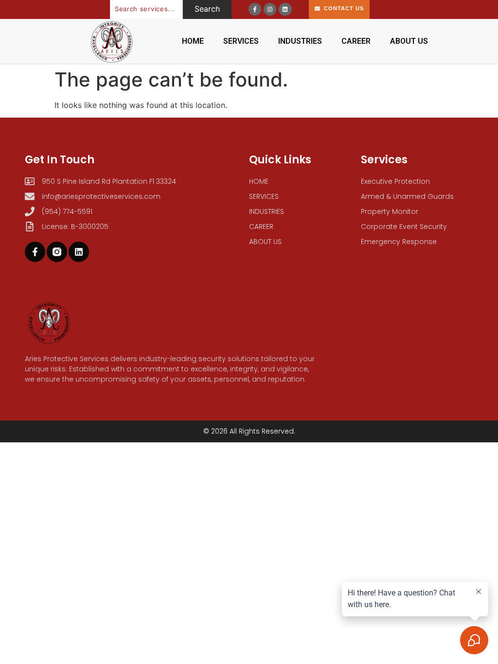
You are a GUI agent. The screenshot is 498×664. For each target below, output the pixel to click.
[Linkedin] (285, 9)
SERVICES (241, 41)
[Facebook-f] (255, 9)
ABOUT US (409, 41)
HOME (193, 41)
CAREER (356, 41)
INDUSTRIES (300, 41)
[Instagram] (270, 9)
